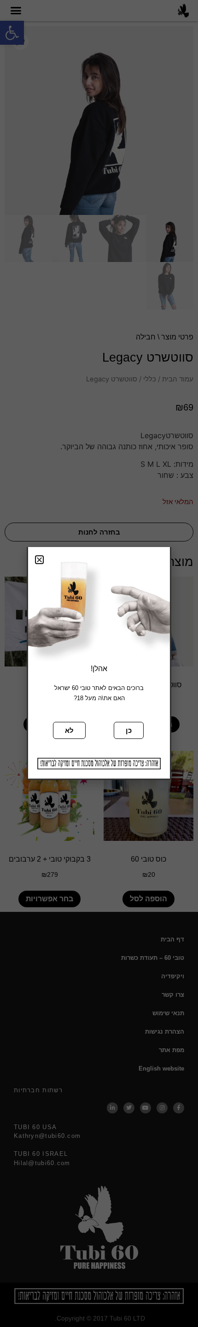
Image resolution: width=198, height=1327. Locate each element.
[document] (99, 663)
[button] (39, 559)
